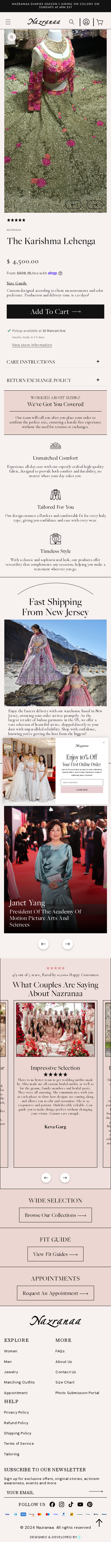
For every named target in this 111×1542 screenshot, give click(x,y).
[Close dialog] (104, 742)
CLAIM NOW (82, 790)
